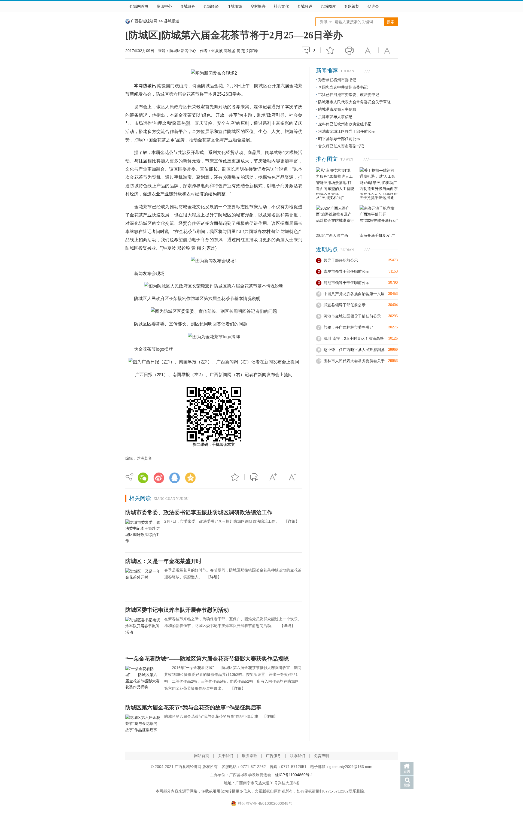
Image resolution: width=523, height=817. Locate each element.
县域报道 (171, 21)
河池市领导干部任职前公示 (346, 282)
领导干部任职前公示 (341, 260)
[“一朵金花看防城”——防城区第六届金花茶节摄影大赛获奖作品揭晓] (142, 679)
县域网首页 (138, 6)
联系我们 (297, 756)
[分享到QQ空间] (190, 477)
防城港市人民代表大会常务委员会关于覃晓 (354, 102)
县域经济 (211, 6)
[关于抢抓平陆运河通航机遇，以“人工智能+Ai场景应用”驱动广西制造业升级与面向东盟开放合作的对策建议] (379, 181)
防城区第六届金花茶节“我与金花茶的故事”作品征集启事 (193, 707)
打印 (349, 50)
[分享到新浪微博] (158, 477)
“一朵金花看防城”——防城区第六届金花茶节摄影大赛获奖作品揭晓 (207, 659)
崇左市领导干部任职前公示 (346, 271)
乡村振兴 (258, 6)
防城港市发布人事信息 (337, 109)
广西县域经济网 (144, 21)
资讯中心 (164, 6)
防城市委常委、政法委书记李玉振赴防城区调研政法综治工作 (198, 512)
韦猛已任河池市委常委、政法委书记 (348, 94)
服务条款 (249, 756)
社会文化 (281, 6)
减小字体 (388, 50)
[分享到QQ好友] (174, 477)
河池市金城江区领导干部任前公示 (346, 131)
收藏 (330, 50)
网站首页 (201, 756)
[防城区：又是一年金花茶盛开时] (142, 581)
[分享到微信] (143, 477)
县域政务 (187, 6)
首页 (407, 771)
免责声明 (321, 756)
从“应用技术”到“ (330, 198)
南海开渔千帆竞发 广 (377, 236)
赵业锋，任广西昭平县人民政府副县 (354, 349)
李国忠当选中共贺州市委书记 (343, 87)
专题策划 (351, 6)
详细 (292, 521)
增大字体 (369, 50)
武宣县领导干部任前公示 (345, 305)
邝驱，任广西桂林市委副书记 (348, 327)
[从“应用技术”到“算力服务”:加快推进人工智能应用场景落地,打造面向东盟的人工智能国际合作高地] (335, 181)
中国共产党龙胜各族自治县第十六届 (354, 294)
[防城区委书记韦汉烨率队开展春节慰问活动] (142, 630)
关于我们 (225, 756)
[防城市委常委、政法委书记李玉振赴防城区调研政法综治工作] (142, 532)
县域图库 (328, 6)
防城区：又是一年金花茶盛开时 (163, 561)
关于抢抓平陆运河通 (377, 198)
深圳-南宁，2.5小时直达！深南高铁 (354, 338)
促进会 (373, 6)
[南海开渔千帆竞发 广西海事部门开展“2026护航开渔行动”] (379, 218)
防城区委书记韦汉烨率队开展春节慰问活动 (177, 610)
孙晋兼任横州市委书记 (337, 80)
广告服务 (273, 756)
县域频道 (304, 6)
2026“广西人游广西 (332, 236)
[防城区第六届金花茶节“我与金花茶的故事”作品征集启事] (142, 728)
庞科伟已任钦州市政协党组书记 (345, 124)
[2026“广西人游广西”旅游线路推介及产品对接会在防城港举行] (335, 218)
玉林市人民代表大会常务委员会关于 (354, 361)
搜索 (407, 785)
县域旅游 (234, 6)
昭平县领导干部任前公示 (339, 139)
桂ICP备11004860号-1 (294, 775)
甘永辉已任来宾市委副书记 (341, 146)
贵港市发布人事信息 (335, 116)
